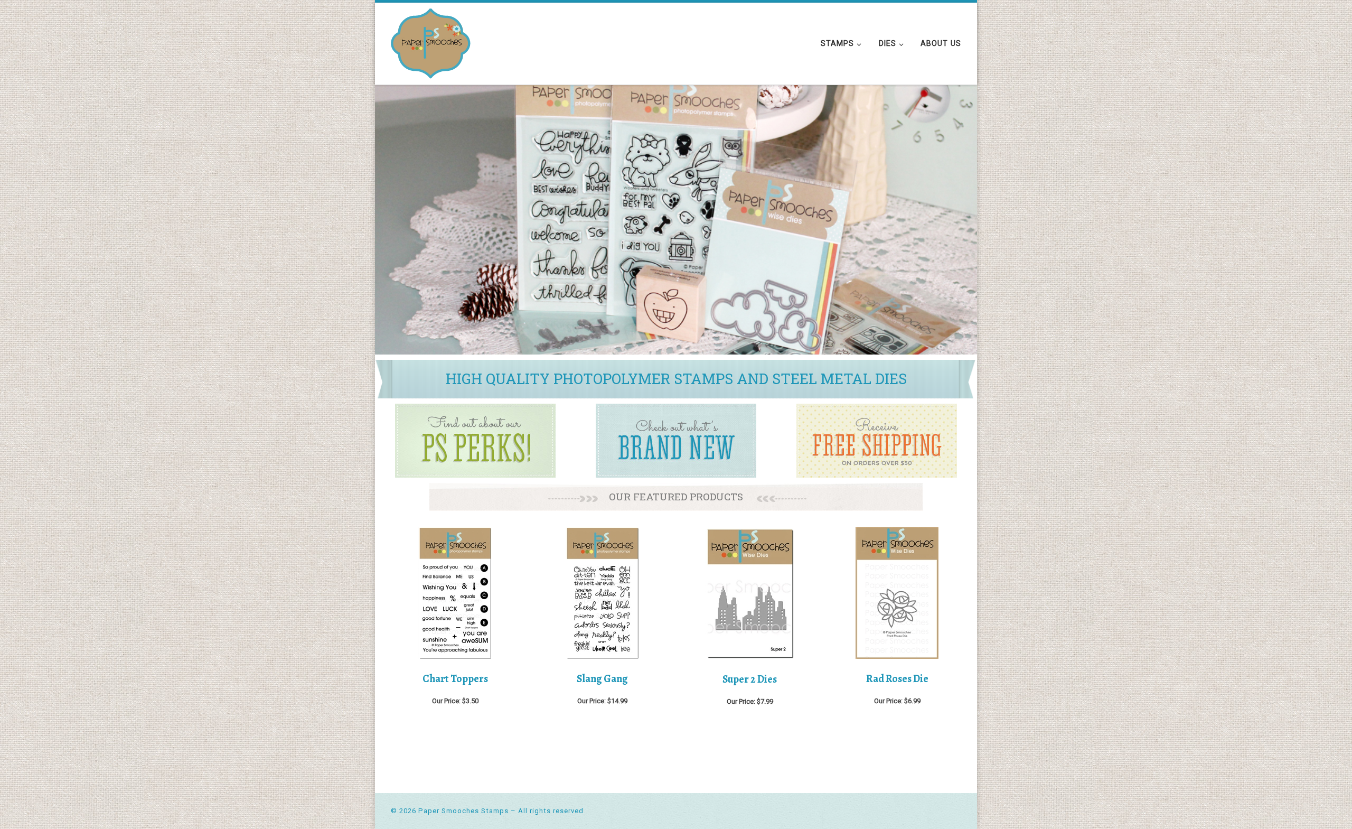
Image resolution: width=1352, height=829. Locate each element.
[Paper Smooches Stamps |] (431, 41)
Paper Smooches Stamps (463, 811)
